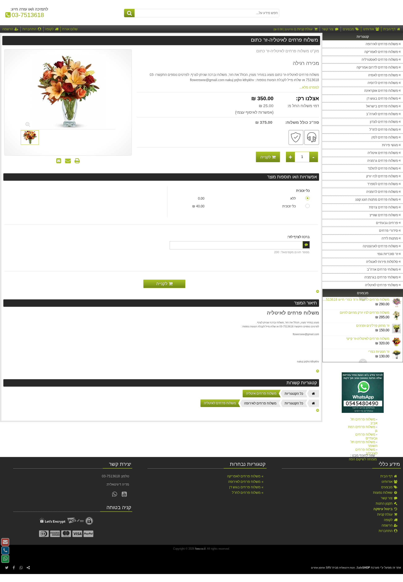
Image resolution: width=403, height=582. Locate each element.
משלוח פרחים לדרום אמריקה (377, 67)
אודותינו (387, 481)
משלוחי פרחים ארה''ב (382, 269)
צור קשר (387, 498)
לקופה (388, 520)
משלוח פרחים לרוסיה (383, 83)
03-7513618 (26, 15)
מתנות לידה (390, 238)
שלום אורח (70, 29)
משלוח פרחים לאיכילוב (366, 451)
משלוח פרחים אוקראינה (381, 90)
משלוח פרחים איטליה (383, 153)
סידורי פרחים (388, 230)
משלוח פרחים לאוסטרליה (380, 59)
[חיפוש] (129, 13)
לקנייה (266, 157)
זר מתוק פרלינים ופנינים (372, 325)
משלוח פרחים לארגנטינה (380, 246)
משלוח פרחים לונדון (384, 122)
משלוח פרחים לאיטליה (220, 403)
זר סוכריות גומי (387, 254)
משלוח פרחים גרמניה (382, 160)
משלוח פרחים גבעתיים (366, 436)
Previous (363, 361)
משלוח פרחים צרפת (383, 207)
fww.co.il (200, 548)
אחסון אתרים (318, 567)
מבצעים (387, 487)
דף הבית (386, 476)
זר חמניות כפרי (378, 351)
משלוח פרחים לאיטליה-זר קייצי (367, 338)
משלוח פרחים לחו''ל (383, 129)
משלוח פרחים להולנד (383, 168)
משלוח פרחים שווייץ (384, 215)
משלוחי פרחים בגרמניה (381, 277)
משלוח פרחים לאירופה (382, 44)
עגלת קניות (385, 514)
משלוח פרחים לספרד (382, 184)
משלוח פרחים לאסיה (383, 75)
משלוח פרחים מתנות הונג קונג (376, 199)
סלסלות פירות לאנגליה (382, 261)
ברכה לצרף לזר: (298, 237)
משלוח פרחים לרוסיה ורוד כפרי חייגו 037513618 (355, 299)
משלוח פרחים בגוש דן (382, 98)
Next (363, 299)
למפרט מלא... (309, 87)
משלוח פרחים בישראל (382, 106)
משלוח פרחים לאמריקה (381, 52)
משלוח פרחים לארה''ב (382, 114)
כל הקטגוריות (294, 393)
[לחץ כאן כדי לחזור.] (317, 291)
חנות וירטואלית (347, 567)
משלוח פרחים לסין (385, 137)
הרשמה (387, 525)
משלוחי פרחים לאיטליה (381, 285)
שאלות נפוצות (383, 492)
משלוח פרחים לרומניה (382, 192)
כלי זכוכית (303, 190)
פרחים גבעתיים (387, 223)
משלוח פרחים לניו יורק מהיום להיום (364, 312)
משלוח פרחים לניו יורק (382, 176)
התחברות (386, 531)
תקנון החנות (384, 503)
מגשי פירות (390, 145)
